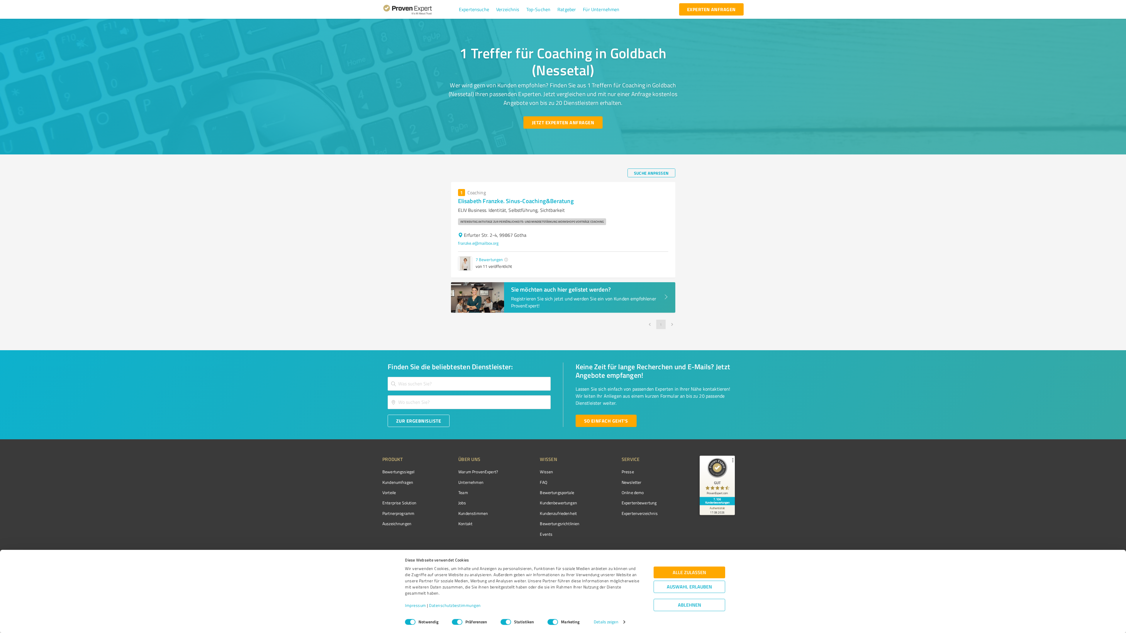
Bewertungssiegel (398, 471)
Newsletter (632, 482)
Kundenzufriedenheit (558, 513)
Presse (628, 471)
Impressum (415, 605)
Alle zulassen (689, 572)
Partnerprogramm (398, 513)
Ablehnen (689, 605)
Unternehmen (471, 482)
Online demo (633, 492)
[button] (474, 9)
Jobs (462, 503)
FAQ (543, 482)
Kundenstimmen (473, 513)
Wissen (546, 471)
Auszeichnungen (396, 523)
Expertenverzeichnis (640, 513)
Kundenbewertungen (558, 503)
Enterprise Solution (399, 503)
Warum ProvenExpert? (478, 471)
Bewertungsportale (557, 492)
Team (463, 492)
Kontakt (465, 523)
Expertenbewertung (639, 503)
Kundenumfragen (397, 482)
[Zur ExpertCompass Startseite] (419, 9)
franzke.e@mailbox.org (478, 243)
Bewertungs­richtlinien (559, 523)
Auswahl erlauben (689, 586)
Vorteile (389, 492)
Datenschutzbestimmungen (455, 605)
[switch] (457, 622)
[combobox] (469, 384)
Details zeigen (606, 622)
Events (546, 534)
